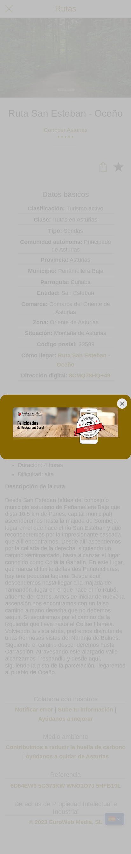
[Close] (122, 403)
